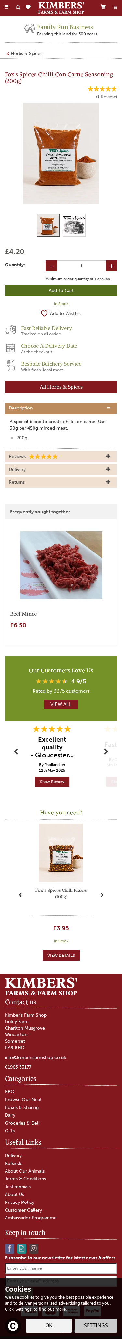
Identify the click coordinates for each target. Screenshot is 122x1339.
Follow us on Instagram (33, 1248)
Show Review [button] (52, 781)
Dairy (10, 1115)
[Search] (18, 7)
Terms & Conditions (25, 1179)
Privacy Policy (19, 1202)
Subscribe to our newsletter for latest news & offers (60, 1258)
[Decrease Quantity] (51, 265)
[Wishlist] (29, 7)
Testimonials (18, 1187)
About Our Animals (25, 1171)
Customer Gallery (23, 1210)
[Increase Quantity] (111, 265)
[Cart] (103, 6)
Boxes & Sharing (22, 1107)
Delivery (13, 1155)
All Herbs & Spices (61, 387)
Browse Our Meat (23, 1099)
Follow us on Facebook (9, 1248)
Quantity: (15, 264)
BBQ (10, 1092)
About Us (14, 1194)
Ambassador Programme (31, 1218)
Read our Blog (21, 1248)
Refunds (13, 1163)
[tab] (61, 408)
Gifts (10, 1131)
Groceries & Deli (22, 1123)
